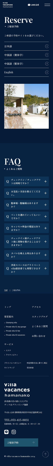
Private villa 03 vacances (15, 335)
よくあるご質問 (40, 326)
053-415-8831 (20, 420)
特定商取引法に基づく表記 (37, 363)
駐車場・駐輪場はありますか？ (22, 204)
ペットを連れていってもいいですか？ (23, 216)
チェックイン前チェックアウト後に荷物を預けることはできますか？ (23, 241)
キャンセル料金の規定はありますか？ (23, 228)
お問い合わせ (38, 336)
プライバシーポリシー (12, 363)
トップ (7, 307)
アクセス (36, 307)
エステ (8, 350)
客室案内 (8, 316)
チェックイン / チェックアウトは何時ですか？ (23, 181)
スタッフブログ (40, 316)
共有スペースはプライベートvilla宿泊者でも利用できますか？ (23, 268)
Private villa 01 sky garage (16, 327)
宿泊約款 (30, 368)
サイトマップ (9, 368)
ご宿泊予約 (12, 442)
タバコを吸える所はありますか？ (23, 255)
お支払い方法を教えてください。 (23, 193)
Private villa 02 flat (13, 331)
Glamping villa (11, 323)
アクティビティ (12, 355)
